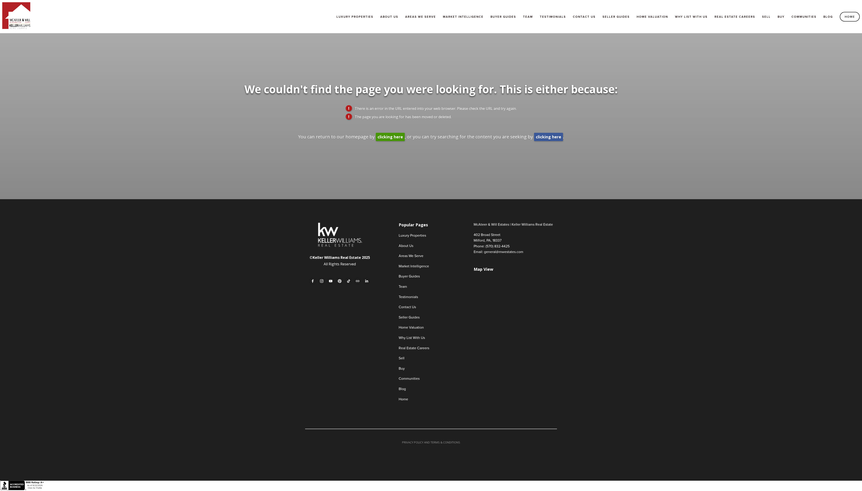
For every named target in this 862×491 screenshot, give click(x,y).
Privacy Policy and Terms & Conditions (431, 442)
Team (528, 17)
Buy (781, 17)
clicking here (390, 137)
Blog (828, 17)
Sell (766, 17)
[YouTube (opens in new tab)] (330, 281)
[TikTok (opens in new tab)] (348, 281)
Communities (804, 17)
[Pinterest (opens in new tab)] (339, 281)
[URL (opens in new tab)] (357, 281)
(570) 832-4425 (498, 246)
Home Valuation (652, 17)
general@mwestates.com (503, 251)
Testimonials (553, 17)
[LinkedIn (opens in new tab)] (366, 281)
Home (850, 17)
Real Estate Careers (735, 17)
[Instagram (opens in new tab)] (321, 281)
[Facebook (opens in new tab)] (312, 281)
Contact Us (584, 17)
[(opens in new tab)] (22, 489)
